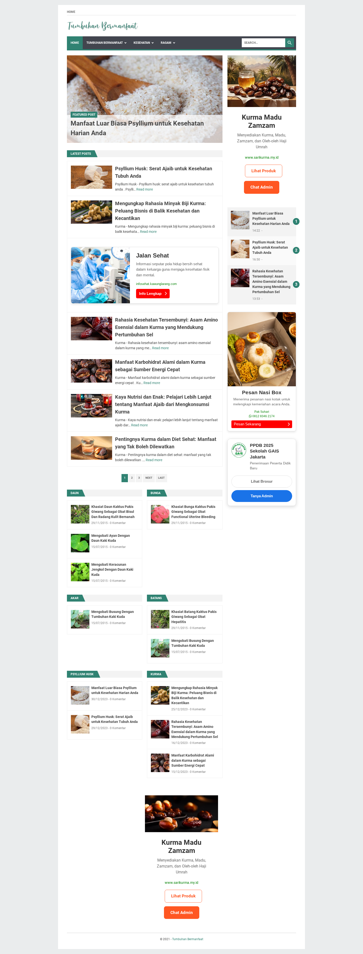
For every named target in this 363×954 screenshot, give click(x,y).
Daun (75, 493)
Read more (144, 189)
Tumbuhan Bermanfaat (104, 42)
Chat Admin (261, 187)
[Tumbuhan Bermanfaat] (103, 26)
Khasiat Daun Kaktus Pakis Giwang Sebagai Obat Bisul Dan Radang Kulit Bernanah (113, 512)
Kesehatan (142, 42)
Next (148, 477)
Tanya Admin (262, 496)
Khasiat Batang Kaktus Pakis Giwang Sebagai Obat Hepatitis (194, 617)
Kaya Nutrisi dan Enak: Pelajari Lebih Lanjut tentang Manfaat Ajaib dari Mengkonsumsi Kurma (163, 404)
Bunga (156, 493)
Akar (75, 598)
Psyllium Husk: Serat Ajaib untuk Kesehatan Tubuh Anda (270, 247)
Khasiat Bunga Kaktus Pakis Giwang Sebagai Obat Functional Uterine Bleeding (193, 512)
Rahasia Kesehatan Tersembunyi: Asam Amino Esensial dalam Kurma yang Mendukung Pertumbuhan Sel (166, 327)
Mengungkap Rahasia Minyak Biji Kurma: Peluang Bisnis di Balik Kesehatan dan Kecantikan (160, 210)
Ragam (166, 42)
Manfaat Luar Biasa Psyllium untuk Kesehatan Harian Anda (271, 218)
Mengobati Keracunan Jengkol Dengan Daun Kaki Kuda (112, 570)
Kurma (156, 674)
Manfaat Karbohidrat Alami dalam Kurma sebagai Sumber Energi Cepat (192, 760)
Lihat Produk (263, 170)
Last (161, 477)
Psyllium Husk (82, 674)
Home (71, 12)
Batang (156, 598)
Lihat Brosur (262, 481)
